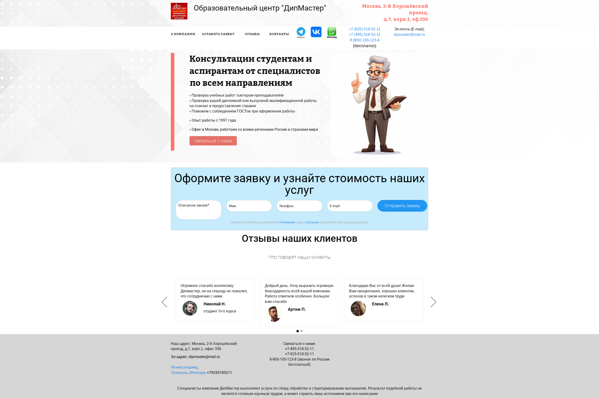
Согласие (312, 222)
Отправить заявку (402, 205)
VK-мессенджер (184, 367)
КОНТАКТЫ (279, 34)
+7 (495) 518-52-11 (364, 34)
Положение (287, 222)
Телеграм (179, 372)
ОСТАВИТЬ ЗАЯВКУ (218, 34)
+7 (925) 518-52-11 (364, 29)
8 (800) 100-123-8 (365, 40)
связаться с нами (213, 140)
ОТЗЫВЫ (252, 34)
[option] (299, 302)
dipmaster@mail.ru (409, 34)
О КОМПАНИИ (183, 34)
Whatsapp (197, 372)
